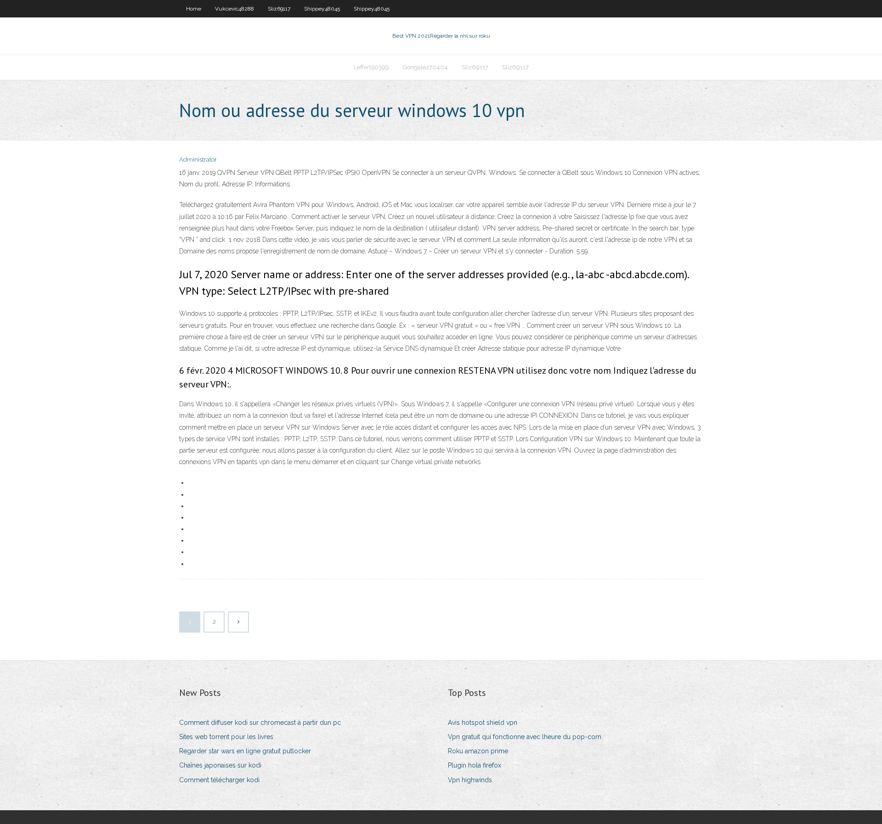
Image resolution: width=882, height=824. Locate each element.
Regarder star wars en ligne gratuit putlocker (245, 751)
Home (193, 9)
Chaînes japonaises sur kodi (220, 765)
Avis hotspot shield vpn (482, 722)
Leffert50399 (371, 67)
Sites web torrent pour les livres (226, 736)
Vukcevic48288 (234, 9)
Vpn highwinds (470, 780)
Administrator (198, 159)
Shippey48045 (322, 9)
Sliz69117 (279, 9)
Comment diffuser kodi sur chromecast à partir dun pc (260, 722)
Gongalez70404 (425, 67)
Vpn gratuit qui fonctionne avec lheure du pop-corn (524, 736)
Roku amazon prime (478, 751)
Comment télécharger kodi (219, 780)
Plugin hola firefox (474, 765)
